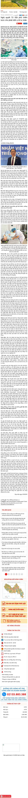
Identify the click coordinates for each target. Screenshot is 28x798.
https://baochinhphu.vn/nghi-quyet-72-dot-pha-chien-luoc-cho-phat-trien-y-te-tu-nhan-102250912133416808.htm (14, 503)
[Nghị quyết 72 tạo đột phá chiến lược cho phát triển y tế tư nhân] (14, 47)
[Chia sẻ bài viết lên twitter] (21, 15)
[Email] (26, 15)
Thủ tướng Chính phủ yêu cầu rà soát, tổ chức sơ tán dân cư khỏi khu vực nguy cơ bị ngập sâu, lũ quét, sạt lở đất (14, 563)
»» (22, 574)
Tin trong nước (23, 12)
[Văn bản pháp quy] (14, 603)
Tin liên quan (6, 510)
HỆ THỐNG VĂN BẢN (13, 625)
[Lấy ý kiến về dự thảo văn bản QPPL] (14, 615)
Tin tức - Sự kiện (13, 12)
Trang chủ (4, 12)
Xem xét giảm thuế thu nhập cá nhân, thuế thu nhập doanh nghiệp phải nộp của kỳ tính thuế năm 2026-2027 (13, 569)
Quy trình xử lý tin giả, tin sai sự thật (11, 548)
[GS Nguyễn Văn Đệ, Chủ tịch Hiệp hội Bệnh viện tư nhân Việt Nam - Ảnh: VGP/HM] (14, 155)
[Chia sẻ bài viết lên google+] (23, 15)
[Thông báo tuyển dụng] (14, 609)
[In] (25, 15)
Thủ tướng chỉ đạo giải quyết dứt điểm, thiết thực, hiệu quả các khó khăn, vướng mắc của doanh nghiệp (14, 544)
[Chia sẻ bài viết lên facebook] (20, 15)
